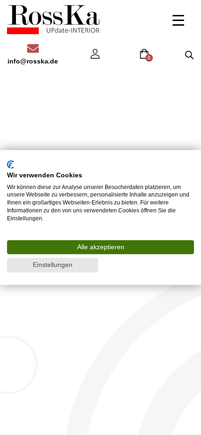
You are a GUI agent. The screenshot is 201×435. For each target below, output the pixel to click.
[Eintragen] (95, 54)
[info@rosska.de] (33, 48)
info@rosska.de (32, 61)
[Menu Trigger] (178, 20)
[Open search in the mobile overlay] (189, 55)
